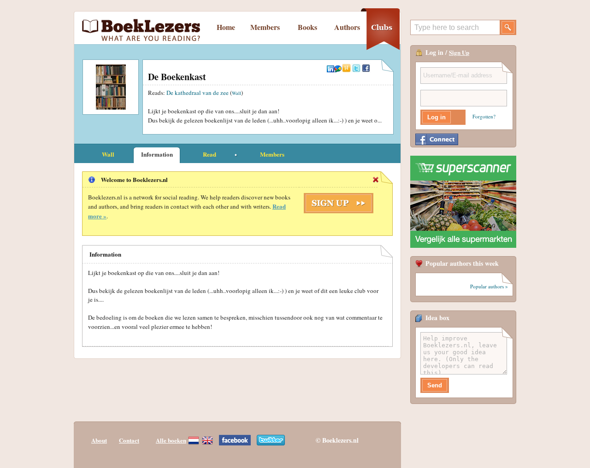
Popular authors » (489, 286)
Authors (347, 27)
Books (307, 27)
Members (265, 27)
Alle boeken (171, 440)
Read (209, 154)
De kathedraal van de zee (197, 92)
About (99, 440)
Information (157, 154)
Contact (129, 440)
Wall (236, 93)
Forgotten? (484, 116)
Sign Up (459, 52)
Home (226, 27)
